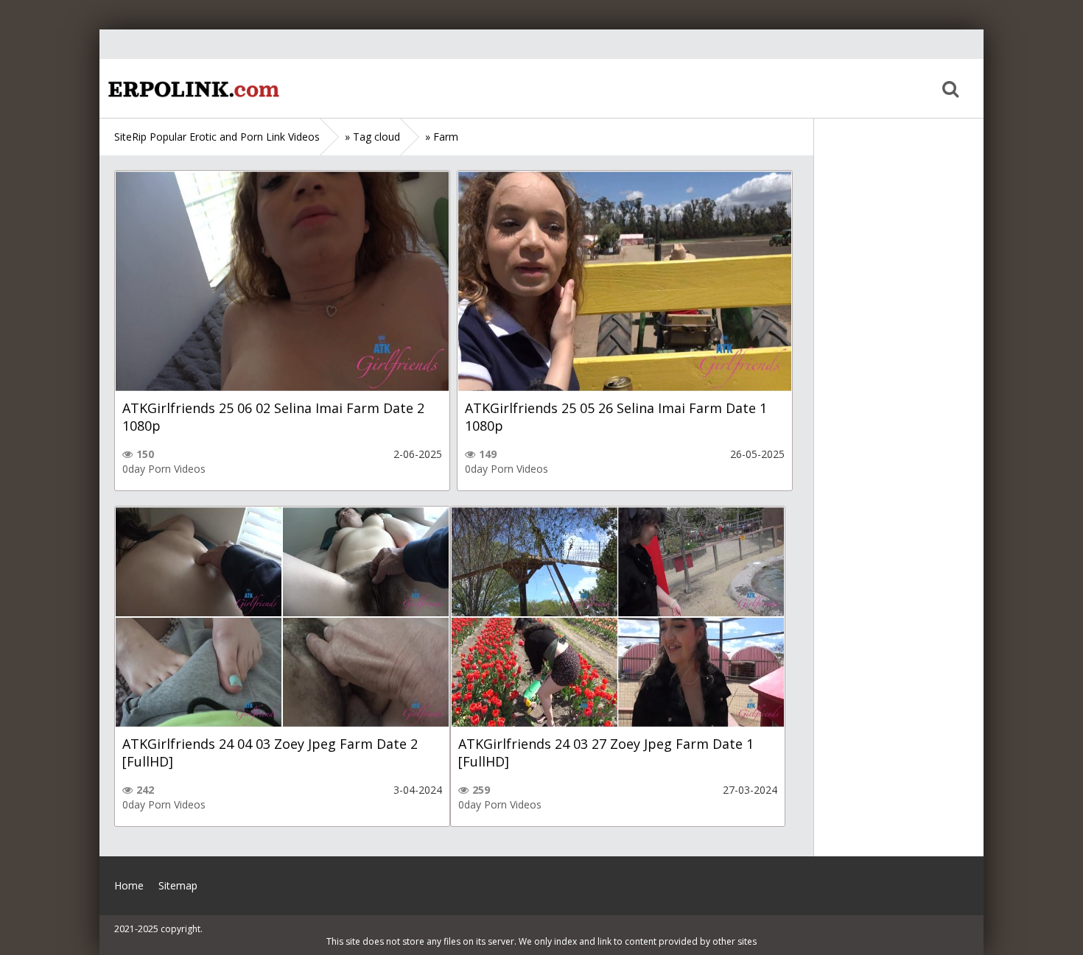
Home (191, 88)
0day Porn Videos (164, 469)
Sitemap (177, 885)
